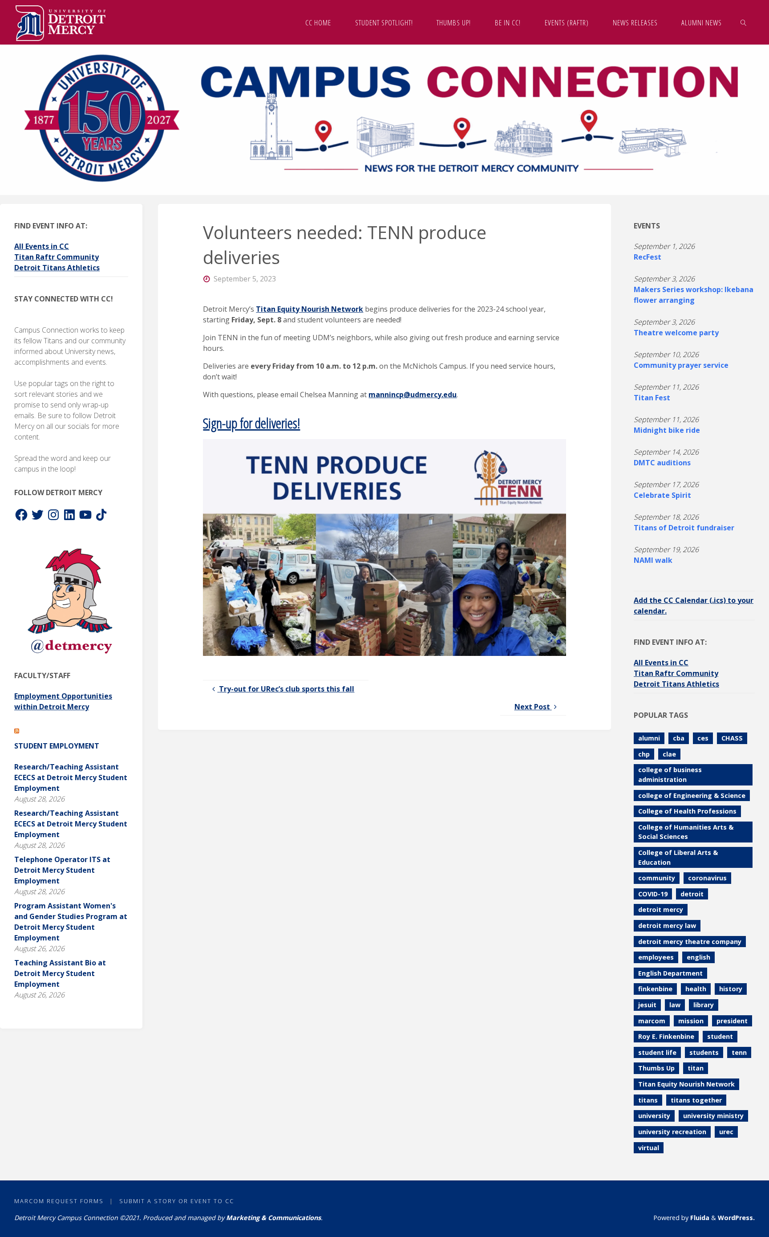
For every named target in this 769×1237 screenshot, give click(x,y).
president (732, 1021)
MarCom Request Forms (59, 1201)
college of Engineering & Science (691, 795)
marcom (651, 1021)
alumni (649, 738)
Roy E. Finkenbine (666, 1036)
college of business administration (670, 774)
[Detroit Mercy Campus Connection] (61, 22)
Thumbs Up (656, 1068)
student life (657, 1052)
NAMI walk (653, 560)
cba (678, 738)
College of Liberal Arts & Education (678, 857)
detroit (692, 894)
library (703, 1005)
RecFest (647, 257)
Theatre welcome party (676, 333)
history (730, 989)
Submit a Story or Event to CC (176, 1201)
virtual (648, 1147)
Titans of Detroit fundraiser (684, 528)
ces (702, 738)
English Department (670, 973)
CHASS (732, 738)
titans (648, 1100)
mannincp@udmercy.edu (412, 394)
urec (726, 1131)
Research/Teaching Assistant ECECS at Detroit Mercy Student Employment (70, 777)
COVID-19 (653, 894)
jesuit (647, 1005)
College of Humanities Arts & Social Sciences (685, 832)
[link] (743, 22)
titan (696, 1068)
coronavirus (707, 878)
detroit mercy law (667, 925)
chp (644, 754)
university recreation (672, 1131)
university (654, 1115)
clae (669, 754)
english (698, 957)
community (656, 878)
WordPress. (736, 1217)
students (704, 1052)
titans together (696, 1100)
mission (691, 1021)
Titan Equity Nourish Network (309, 309)
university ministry (713, 1115)
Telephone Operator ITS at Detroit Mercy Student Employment (62, 870)
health (695, 989)
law (674, 1005)
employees (656, 957)
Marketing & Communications (273, 1217)
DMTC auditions (662, 463)
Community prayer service (681, 365)
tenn (739, 1052)
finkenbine (655, 989)
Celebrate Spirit (662, 495)
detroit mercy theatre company (689, 941)
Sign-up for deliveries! (251, 422)
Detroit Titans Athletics (57, 268)
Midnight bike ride (667, 430)
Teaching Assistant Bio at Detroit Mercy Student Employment (60, 973)
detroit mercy (660, 909)
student (720, 1036)
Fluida (698, 1217)
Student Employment (56, 746)
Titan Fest (652, 398)
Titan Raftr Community (56, 257)
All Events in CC (41, 246)
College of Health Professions (687, 811)
